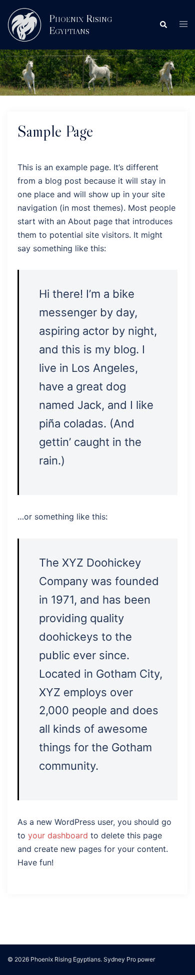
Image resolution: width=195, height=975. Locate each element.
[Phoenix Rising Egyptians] (25, 25)
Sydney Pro (120, 959)
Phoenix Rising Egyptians (80, 25)
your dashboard (58, 835)
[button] (163, 25)
